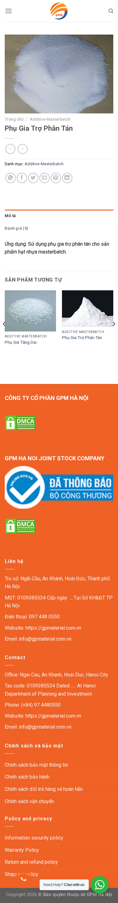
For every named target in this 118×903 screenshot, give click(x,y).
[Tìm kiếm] (111, 11)
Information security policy (34, 838)
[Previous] (4, 336)
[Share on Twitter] (33, 178)
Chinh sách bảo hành (27, 777)
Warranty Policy (22, 850)
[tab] (59, 216)
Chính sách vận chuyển (29, 801)
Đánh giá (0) (16, 228)
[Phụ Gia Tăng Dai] (30, 310)
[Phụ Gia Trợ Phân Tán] (87, 308)
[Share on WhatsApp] (10, 178)
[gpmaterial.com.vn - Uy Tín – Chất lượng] (59, 11)
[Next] (113, 336)
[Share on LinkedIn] (67, 178)
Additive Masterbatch (50, 119)
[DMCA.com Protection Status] (20, 422)
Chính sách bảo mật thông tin (36, 765)
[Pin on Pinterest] (56, 178)
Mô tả (10, 215)
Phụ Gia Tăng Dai (21, 342)
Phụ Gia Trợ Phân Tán (82, 337)
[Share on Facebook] (22, 178)
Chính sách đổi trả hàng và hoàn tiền (44, 789)
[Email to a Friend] (44, 178)
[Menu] (8, 11)
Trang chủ (14, 119)
